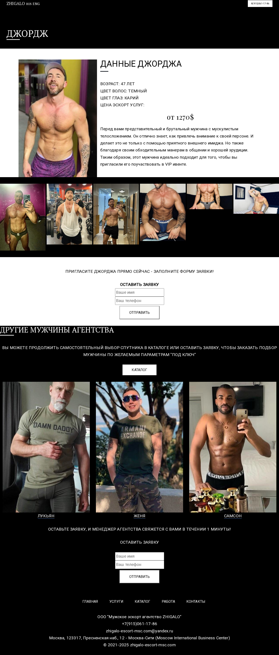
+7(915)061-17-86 (139, 623)
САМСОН (233, 515)
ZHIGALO (16, 3)
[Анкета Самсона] (232, 447)
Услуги (103, 5)
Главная (77, 5)
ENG (36, 4)
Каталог (129, 5)
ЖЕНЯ (140, 515)
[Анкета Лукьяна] (46, 447)
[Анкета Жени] (139, 447)
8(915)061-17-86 (260, 3)
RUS (29, 4)
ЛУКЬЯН (46, 515)
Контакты (182, 5)
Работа (155, 5)
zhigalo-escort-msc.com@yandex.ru (139, 630)
